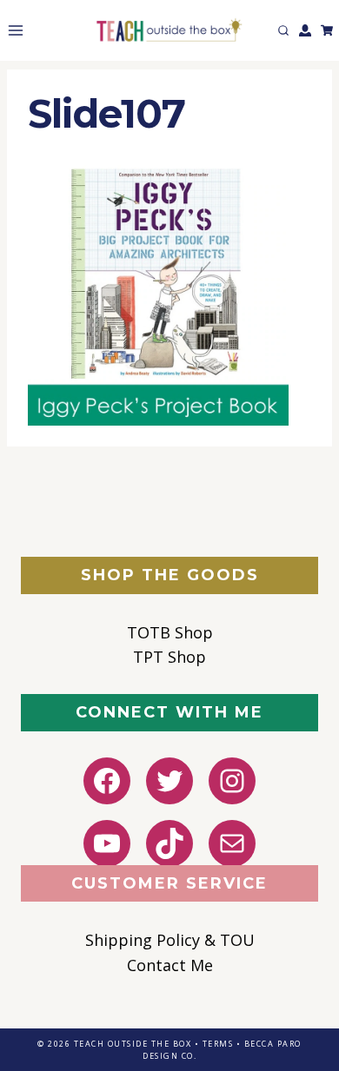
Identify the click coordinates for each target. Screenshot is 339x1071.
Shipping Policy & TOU (170, 939)
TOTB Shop (170, 632)
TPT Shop (169, 656)
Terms (218, 1043)
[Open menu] (12, 30)
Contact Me (170, 965)
